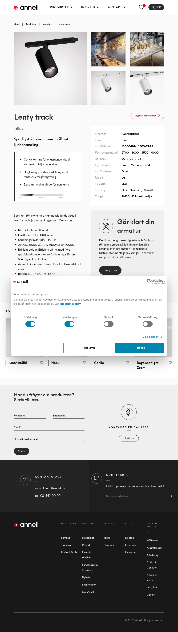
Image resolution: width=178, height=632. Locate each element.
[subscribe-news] (170, 496)
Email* (17, 427)
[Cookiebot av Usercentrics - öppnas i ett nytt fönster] (149, 281)
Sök (158, 7)
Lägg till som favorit (145, 115)
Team (107, 538)
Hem (16, 24)
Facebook (130, 545)
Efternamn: (59, 415)
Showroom (109, 545)
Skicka (21, 451)
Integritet (152, 587)
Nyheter (86, 577)
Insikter (88, 7)
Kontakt (114, 7)
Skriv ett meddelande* (26, 439)
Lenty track (110, 270)
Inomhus (47, 24)
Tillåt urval (88, 347)
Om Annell (88, 592)
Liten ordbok (89, 584)
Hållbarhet (88, 538)
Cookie (151, 594)
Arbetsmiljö (153, 555)
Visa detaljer (150, 336)
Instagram (130, 552)
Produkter (59, 7)
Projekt (86, 545)
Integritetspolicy (70, 303)
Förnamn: (19, 415)
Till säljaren (128, 438)
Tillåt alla (139, 347)
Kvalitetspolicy (155, 548)
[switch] (69, 324)
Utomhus (65, 545)
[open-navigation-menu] (71, 7)
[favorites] (141, 7)
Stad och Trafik (68, 552)
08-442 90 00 (50, 495)
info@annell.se (55, 488)
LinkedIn (130, 538)
